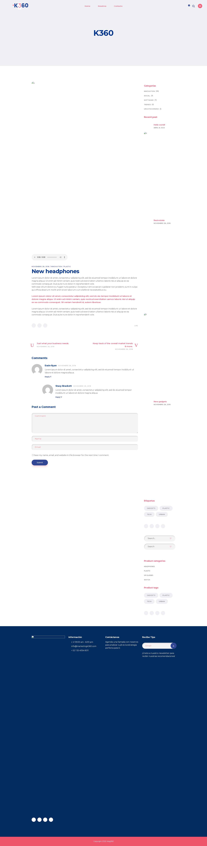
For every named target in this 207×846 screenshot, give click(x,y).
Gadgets (151, 508)
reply (47, 377)
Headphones (149, 566)
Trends (147, 104)
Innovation (56, 266)
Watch (147, 580)
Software (149, 100)
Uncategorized (151, 109)
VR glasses (148, 575)
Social (147, 96)
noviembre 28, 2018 (40, 266)
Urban (162, 514)
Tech (149, 514)
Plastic (67, 266)
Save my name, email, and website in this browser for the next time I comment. (71, 455)
